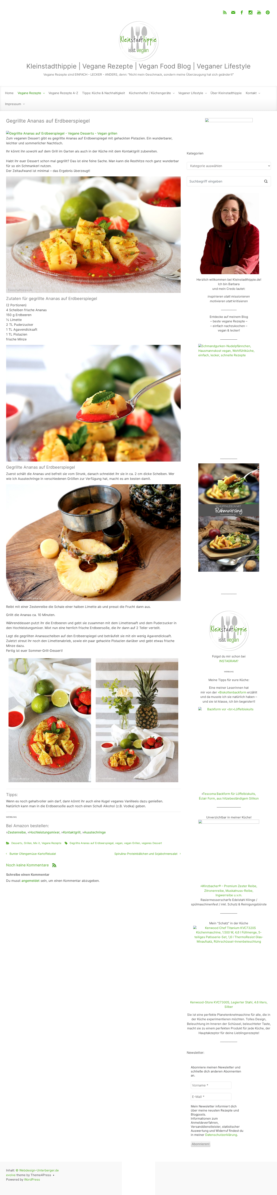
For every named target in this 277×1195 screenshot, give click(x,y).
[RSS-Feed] (224, 12)
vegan (118, 843)
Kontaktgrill (72, 832)
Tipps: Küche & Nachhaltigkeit (103, 93)
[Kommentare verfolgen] (54, 865)
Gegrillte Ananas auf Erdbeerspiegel (92, 843)
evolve (11, 1175)
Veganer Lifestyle (190, 93)
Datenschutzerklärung (221, 1135)
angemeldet (30, 881)
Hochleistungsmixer (44, 832)
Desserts (16, 843)
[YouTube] (259, 12)
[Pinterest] (267, 12)
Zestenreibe (17, 832)
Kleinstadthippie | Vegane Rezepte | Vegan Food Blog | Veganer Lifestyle (138, 66)
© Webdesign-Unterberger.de (37, 1170)
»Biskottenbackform (232, 692)
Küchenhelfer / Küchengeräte (150, 93)
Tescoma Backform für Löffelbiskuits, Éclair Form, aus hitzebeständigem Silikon (229, 796)
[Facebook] (241, 12)
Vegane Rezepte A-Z (63, 93)
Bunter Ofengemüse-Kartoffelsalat (33, 853)
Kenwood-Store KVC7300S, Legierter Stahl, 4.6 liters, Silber (228, 1004)
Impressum (13, 104)
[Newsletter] (233, 12)
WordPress (32, 1179)
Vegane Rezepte (29, 93)
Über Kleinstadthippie (226, 93)
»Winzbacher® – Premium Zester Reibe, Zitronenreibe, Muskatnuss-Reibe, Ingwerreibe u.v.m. (228, 890)
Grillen (28, 843)
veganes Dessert (152, 843)
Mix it (36, 843)
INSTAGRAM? (228, 661)
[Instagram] (250, 12)
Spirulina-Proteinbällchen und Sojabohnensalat (145, 853)
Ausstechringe (95, 832)
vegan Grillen (132, 843)
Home (9, 93)
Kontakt (251, 93)
